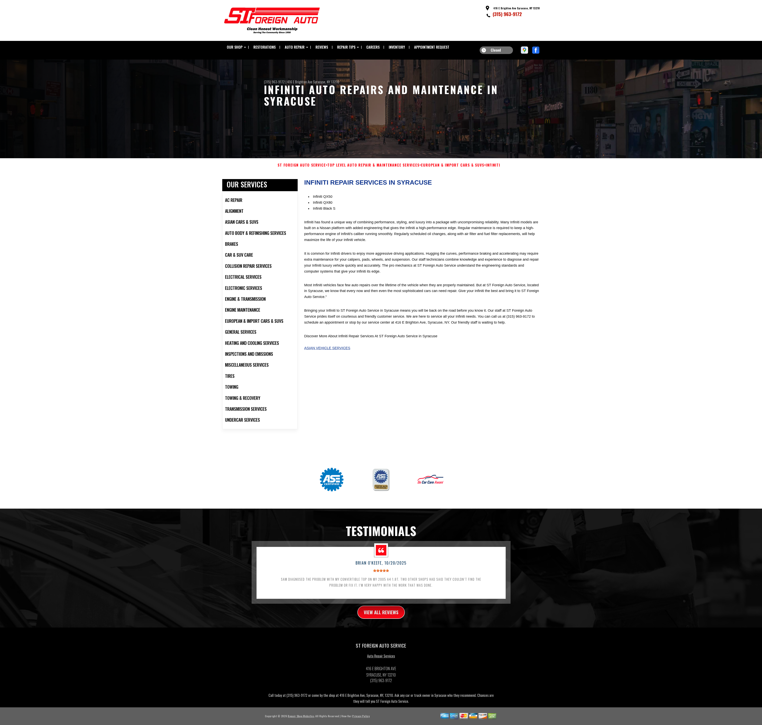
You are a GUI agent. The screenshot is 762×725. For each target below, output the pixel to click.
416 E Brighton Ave (299, 81)
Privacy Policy (360, 716)
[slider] (381, 570)
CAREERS (373, 47)
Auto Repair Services (381, 655)
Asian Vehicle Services (327, 348)
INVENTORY (397, 47)
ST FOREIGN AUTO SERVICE (302, 165)
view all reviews (381, 612)
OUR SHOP (234, 47)
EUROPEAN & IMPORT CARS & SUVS (452, 165)
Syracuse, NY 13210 (326, 81)
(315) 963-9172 (507, 13)
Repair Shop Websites (301, 716)
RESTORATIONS (264, 47)
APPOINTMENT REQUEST (431, 47)
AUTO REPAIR (295, 47)
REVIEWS (322, 47)
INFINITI (493, 165)
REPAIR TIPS (346, 47)
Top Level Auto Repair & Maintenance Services (373, 165)
